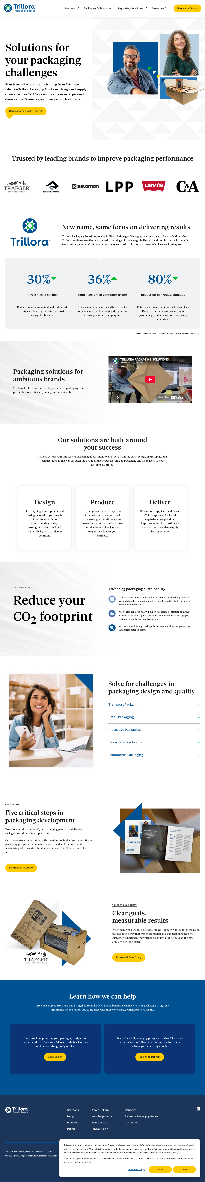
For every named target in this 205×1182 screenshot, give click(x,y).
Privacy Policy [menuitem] (100, 1128)
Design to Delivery (149, 1057)
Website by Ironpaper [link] (47, 1156)
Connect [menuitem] (130, 1110)
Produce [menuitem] (72, 1122)
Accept (160, 1169)
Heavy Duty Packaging (125, 742)
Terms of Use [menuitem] (99, 1122)
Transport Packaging (124, 704)
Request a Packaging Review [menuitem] (141, 1116)
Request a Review (187, 8)
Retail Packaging (121, 717)
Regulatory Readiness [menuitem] (130, 8)
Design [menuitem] (71, 1116)
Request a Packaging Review (26, 111)
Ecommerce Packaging (125, 755)
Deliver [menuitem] (71, 1128)
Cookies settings (136, 1169)
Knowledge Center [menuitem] (102, 1116)
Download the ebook (21, 867)
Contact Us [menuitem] (131, 1122)
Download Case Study (129, 957)
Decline (184, 1169)
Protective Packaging (124, 730)
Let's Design (55, 1057)
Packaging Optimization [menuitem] (98, 8)
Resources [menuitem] (158, 8)
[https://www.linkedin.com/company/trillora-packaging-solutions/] (198, 1109)
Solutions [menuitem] (70, 8)
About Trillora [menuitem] (100, 1110)
